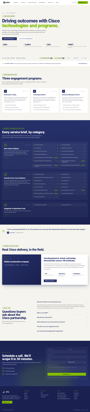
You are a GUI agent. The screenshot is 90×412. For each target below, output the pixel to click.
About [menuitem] (57, 2)
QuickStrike (43, 396)
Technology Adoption (61, 396)
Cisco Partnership (61, 393)
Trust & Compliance (76, 409)
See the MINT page (82, 63)
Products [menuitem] (23, 2)
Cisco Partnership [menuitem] (32, 2)
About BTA (76, 393)
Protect (25, 393)
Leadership (76, 395)
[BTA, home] (6, 2)
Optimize (26, 396)
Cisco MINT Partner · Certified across (15, 58)
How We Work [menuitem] (42, 2)
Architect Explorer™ (45, 395)
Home (3, 12)
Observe (26, 398)
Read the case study (49, 280)
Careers (75, 396)
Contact (75, 398)
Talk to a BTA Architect (9, 38)
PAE (42, 393)
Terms (87, 409)
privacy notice (75, 377)
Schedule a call (83, 2)
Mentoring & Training (61, 395)
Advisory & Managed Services (63, 398)
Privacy (83, 409)
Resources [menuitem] (50, 2)
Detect (25, 395)
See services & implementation (26, 38)
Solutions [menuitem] (16, 2)
